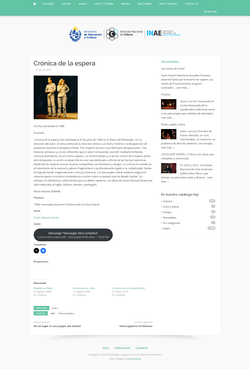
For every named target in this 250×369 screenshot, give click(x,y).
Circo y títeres (104, 4)
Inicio (106, 348)
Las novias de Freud (172, 68)
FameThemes (134, 358)
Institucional (168, 4)
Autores (48, 4)
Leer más (183, 87)
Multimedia (145, 4)
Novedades (170, 61)
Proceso (165, 94)
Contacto (191, 4)
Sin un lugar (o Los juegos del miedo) (57, 326)
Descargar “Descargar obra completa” (73, 235)
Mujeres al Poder (43, 288)
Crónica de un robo (84, 288)
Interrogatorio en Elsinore (136, 326)
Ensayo (125, 4)
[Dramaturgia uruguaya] (125, 35)
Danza (83, 4)
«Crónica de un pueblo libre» (128, 288)
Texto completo (66, 313)
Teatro (66, 4)
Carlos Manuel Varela (46, 217)
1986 (52, 313)
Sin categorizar (171, 223)
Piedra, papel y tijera (173, 124)
